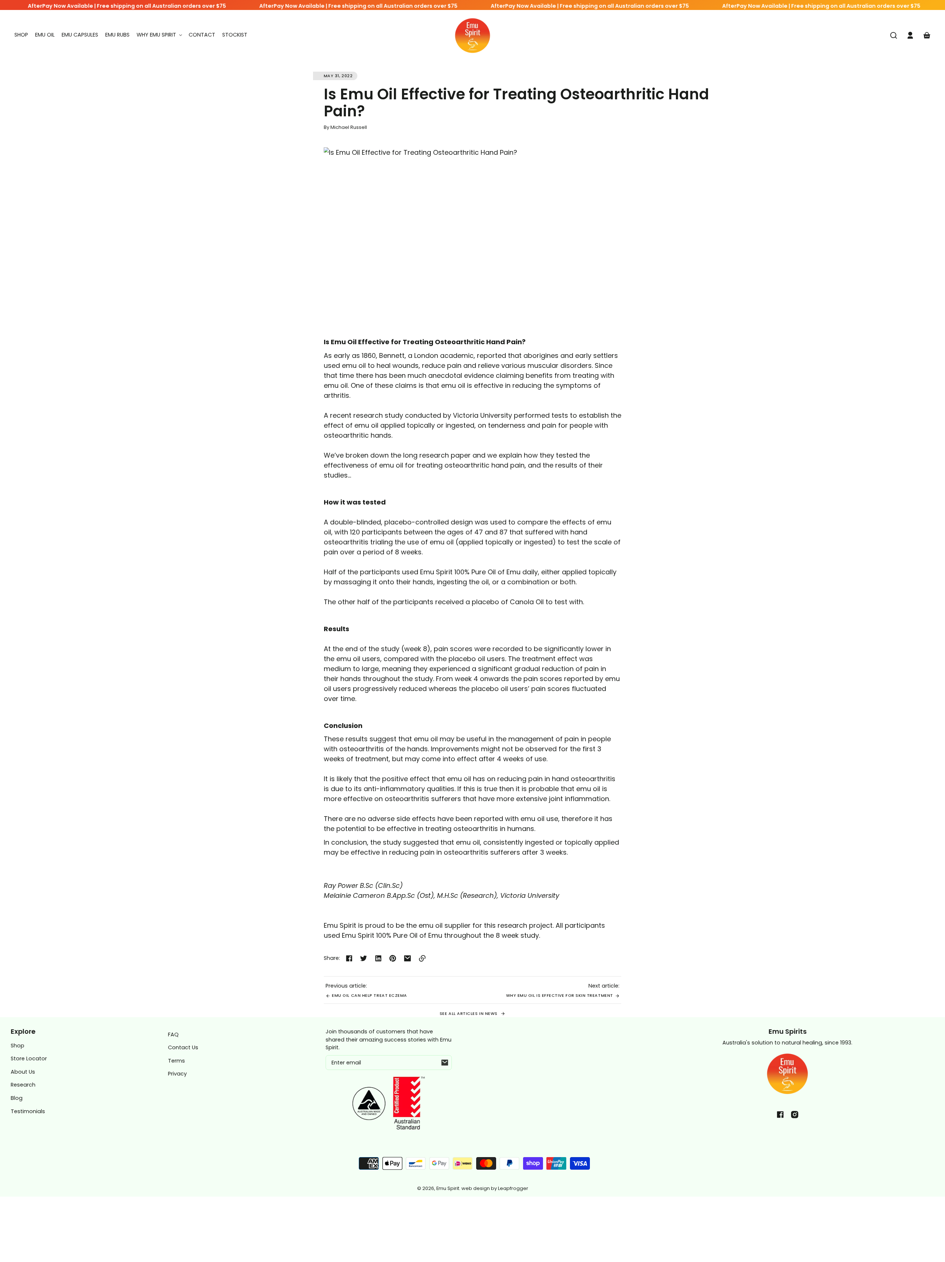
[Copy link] (422, 958)
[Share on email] (407, 958)
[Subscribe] (444, 1062)
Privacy (177, 1073)
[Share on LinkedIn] (378, 958)
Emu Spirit (447, 1188)
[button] (893, 35)
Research (23, 1084)
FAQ (173, 1034)
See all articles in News (469, 1013)
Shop (17, 1045)
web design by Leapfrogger (494, 1188)
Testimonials (28, 1111)
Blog (17, 1098)
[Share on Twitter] (363, 958)
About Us (23, 1071)
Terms (176, 1060)
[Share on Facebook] (349, 958)
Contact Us (183, 1047)
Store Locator (29, 1058)
